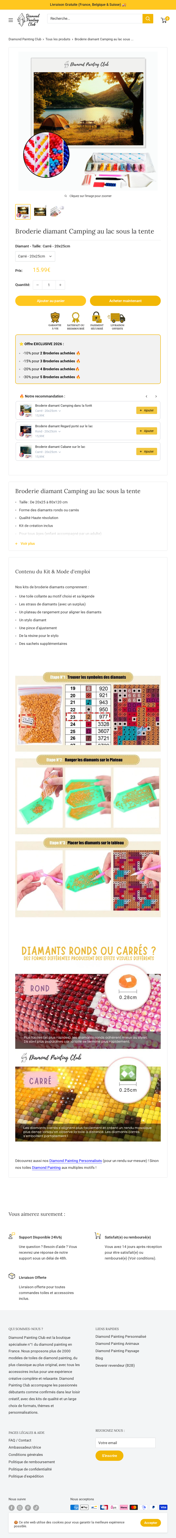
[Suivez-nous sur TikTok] (36, 1508)
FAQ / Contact (20, 1440)
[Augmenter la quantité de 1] (60, 284)
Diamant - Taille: (42, 246)
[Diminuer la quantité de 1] (37, 284)
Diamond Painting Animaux (117, 1343)
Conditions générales (26, 1454)
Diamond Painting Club (25, 39)
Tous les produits (58, 39)
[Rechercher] (148, 18)
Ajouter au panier (51, 301)
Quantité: (22, 285)
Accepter (150, 1523)
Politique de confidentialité (30, 1469)
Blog (99, 1358)
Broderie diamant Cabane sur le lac (60, 447)
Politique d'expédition (26, 1476)
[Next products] (156, 396)
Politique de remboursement (32, 1462)
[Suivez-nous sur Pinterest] (28, 1508)
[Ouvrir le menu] (11, 20)
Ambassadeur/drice (25, 1447)
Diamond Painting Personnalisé (121, 1336)
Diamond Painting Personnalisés (75, 1161)
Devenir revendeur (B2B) (115, 1365)
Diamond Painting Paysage (117, 1351)
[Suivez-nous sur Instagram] (20, 1508)
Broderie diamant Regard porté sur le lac (64, 426)
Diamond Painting (46, 1167)
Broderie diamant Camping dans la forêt (63, 406)
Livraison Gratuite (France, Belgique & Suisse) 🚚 (88, 5)
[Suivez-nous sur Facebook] (12, 1508)
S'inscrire (109, 1456)
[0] (164, 20)
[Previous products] (146, 396)
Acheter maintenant (125, 301)
